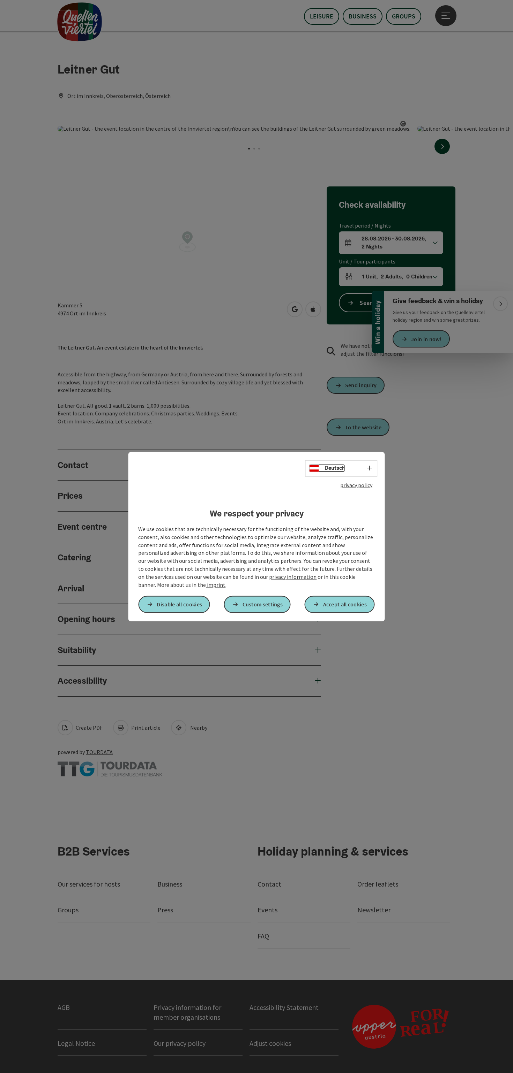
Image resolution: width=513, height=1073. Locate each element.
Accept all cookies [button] (345, 604)
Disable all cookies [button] (179, 604)
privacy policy (356, 484)
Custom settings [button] (263, 604)
